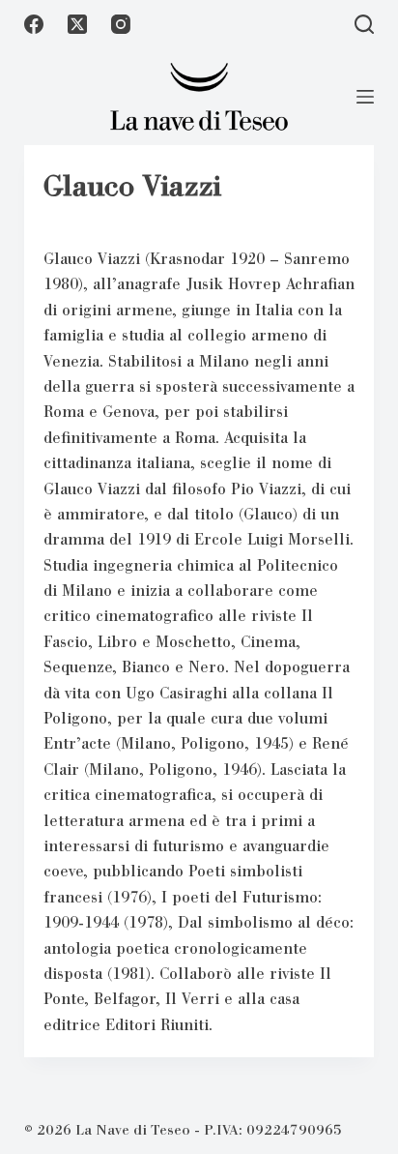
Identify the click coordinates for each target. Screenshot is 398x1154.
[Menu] (365, 96)
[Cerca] (364, 24)
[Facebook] (33, 24)
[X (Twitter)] (77, 24)
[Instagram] (120, 24)
